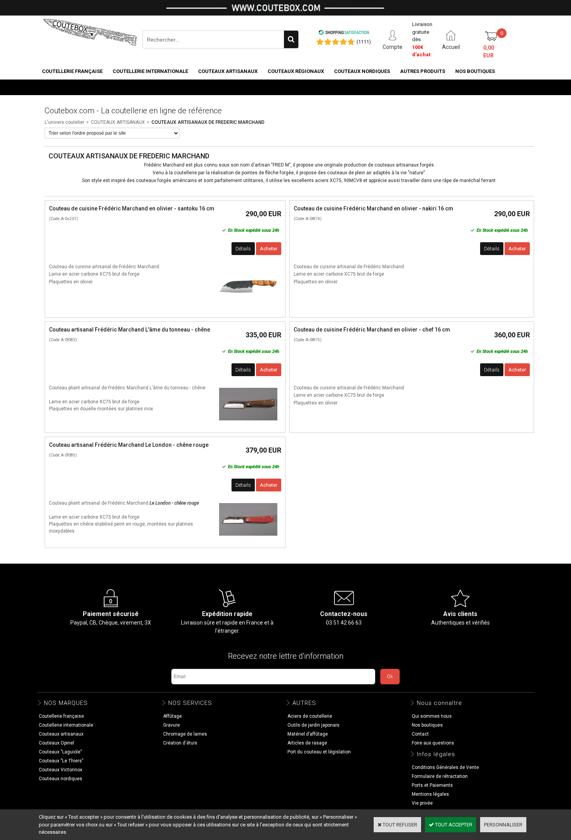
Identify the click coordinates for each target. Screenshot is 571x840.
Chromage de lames (185, 734)
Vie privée (422, 803)
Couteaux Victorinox (60, 769)
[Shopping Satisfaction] (344, 33)
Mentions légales (430, 794)
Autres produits (422, 71)
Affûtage (172, 716)
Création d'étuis (180, 743)
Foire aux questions (433, 743)
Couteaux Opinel (56, 743)
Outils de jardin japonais (313, 725)
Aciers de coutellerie (309, 716)
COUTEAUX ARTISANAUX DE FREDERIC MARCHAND (208, 122)
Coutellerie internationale (150, 71)
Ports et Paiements (432, 785)
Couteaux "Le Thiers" (61, 761)
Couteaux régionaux (296, 71)
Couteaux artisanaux (228, 71)
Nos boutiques (475, 71)
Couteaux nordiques (362, 71)
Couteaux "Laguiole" (60, 752)
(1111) (364, 42)
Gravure (171, 725)
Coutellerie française (72, 71)
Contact (420, 734)
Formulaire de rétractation (440, 776)
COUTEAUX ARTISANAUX (118, 122)
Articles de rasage (307, 743)
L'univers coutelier (64, 122)
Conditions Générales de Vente (445, 767)
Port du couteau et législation (319, 752)
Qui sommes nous (432, 716)
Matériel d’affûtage (307, 734)
